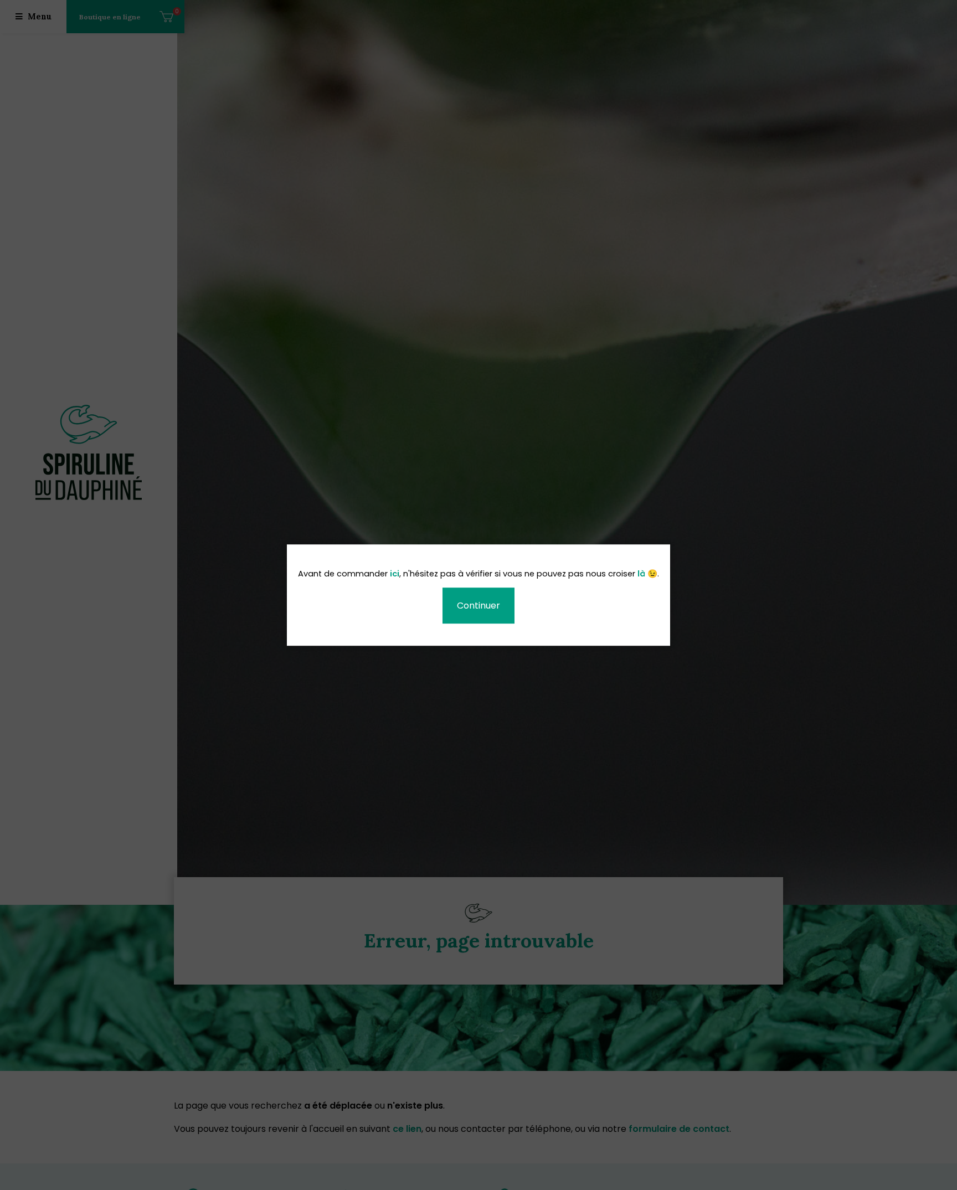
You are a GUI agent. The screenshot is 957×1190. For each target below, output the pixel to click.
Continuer (478, 605)
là (641, 574)
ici (394, 574)
